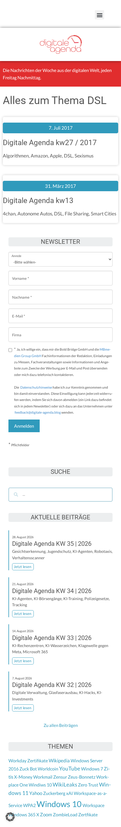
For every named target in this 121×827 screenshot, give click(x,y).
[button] (99, 14)
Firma (16, 330)
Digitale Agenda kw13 (38, 200)
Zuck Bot (28, 768)
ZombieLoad (65, 814)
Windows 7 (92, 768)
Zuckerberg (54, 793)
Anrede (16, 252)
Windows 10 (59, 804)
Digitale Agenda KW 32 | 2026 (51, 684)
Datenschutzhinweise (36, 387)
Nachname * (22, 293)
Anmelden (24, 426)
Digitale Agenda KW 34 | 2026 (51, 590)
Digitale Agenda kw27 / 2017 (50, 142)
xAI (69, 793)
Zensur (60, 776)
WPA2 (29, 805)
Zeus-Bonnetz (81, 776)
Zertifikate (37, 760)
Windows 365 (21, 814)
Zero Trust (88, 784)
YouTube (69, 768)
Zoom (46, 814)
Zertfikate (88, 814)
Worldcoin (48, 768)
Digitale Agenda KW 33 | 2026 (51, 637)
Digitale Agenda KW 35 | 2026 (51, 543)
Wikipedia (59, 760)
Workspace (93, 805)
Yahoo (35, 793)
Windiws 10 (40, 784)
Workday (17, 760)
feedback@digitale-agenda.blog (37, 412)
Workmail (42, 776)
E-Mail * (18, 312)
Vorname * (20, 274)
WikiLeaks (65, 784)
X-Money (23, 776)
